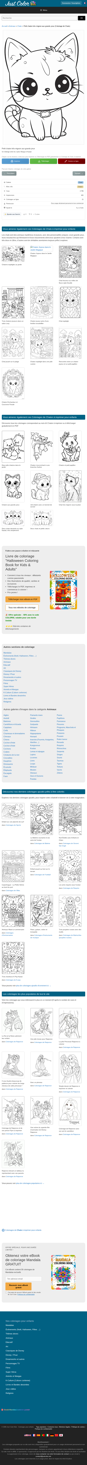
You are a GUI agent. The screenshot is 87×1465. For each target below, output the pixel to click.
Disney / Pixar (9, 674)
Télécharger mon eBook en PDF (22, 599)
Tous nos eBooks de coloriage (22, 607)
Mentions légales (64, 1427)
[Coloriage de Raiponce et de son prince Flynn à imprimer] (13, 1125)
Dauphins (7, 761)
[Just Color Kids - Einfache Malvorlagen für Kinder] (52, 1435)
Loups (32, 764)
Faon (6, 776)
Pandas (33, 779)
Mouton (33, 770)
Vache (59, 770)
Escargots (8, 773)
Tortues (60, 767)
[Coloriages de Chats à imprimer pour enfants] (3, 1230)
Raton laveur (62, 739)
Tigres (59, 764)
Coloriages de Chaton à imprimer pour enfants (54, 417)
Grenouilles (34, 721)
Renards (60, 742)
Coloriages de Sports (13, 825)
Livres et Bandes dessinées (15, 696)
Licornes (33, 758)
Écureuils (7, 767)
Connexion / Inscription (71, 3)
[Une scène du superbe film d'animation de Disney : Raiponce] (41, 1124)
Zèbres (60, 773)
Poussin (60, 736)
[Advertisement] (43, 1205)
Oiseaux (33, 773)
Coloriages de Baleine (42, 843)
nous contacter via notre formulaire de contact (52, 1454)
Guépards (34, 724)
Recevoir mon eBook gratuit (18, 1286)
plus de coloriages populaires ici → (30, 1183)
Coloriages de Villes (13, 890)
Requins (60, 745)
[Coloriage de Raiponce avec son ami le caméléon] (70, 1125)
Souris (59, 758)
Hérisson (33, 727)
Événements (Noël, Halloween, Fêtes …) (20, 656)
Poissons (60, 733)
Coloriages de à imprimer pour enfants (23, 1230)
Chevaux (7, 737)
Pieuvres (60, 724)
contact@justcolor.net (43, 1456)
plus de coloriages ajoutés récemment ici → (33, 986)
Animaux (12, 26)
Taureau (60, 761)
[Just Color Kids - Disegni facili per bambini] (47, 1435)
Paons (59, 715)
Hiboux (33, 730)
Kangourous (35, 745)
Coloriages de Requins (71, 888)
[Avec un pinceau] (41, 1079)
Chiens (6, 740)
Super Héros (9, 686)
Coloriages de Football (42, 875)
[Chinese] (56, 1435)
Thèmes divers (9, 659)
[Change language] (84, 3)
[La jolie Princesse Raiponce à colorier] (70, 1038)
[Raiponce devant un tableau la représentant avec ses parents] (13, 1167)
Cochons (7, 749)
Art (5, 668)
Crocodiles (8, 758)
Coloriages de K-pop (13, 980)
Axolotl (6, 718)
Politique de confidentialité (26, 1294)
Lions (32, 761)
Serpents (60, 751)
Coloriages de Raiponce (14, 1042)
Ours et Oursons (36, 776)
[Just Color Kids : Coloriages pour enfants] (21, 3)
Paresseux (61, 721)
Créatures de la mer (11, 755)
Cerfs (6, 730)
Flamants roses (36, 715)
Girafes (33, 718)
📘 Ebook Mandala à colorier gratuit (15, 1410)
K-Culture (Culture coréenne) (15, 693)
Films (6, 683)
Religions (7, 702)
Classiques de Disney (12, 671)
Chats (19, 26)
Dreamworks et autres (12, 677)
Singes (60, 755)
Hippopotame (35, 733)
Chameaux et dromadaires (14, 733)
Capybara (7, 727)
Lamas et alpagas (37, 751)
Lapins (33, 755)
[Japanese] (61, 1435)
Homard (33, 737)
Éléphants (8, 770)
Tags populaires (41, 1427)
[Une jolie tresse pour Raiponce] (41, 1036)
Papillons (60, 718)
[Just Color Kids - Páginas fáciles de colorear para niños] (38, 1435)
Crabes (6, 752)
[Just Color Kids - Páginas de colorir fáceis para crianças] (43, 1435)
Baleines (7, 721)
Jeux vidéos (8, 699)
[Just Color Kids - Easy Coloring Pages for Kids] (27, 1435)
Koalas (33, 748)
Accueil (4, 26)
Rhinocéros (61, 748)
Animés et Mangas (11, 689)
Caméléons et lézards (12, 724)
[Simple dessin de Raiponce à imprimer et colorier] (70, 1083)
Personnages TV (10, 680)
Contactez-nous (53, 1427)
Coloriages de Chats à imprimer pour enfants (53, 229)
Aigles (6, 715)
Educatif (7, 665)
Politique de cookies (78, 1427)
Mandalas (7, 653)
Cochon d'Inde (9, 743)
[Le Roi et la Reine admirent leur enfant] (13, 1033)
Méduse (33, 767)
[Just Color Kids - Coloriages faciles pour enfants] (34, 1435)
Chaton (80, 187)
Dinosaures (8, 764)
